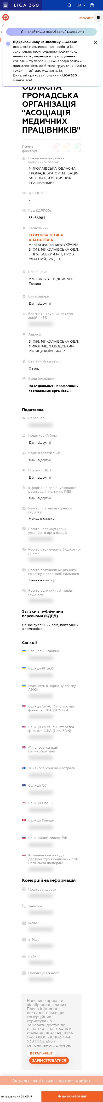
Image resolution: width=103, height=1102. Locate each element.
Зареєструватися (49, 1060)
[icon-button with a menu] (98, 17)
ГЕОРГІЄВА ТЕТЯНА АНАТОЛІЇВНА (46, 237)
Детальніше (41, 1053)
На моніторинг (74, 1096)
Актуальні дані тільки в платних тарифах (51, 1081)
